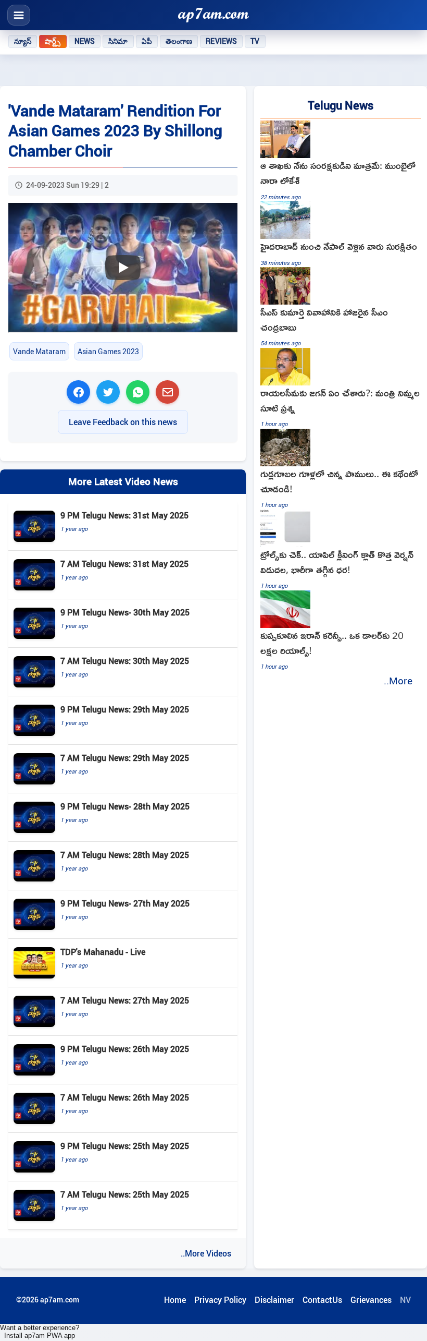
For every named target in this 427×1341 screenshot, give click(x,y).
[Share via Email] (167, 392)
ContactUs (322, 1300)
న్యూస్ (22, 41)
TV (254, 41)
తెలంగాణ (179, 41)
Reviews (221, 41)
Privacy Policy (220, 1300)
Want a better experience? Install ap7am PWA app (39, 1331)
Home (175, 1300)
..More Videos (206, 1253)
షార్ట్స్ (52, 41)
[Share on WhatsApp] (137, 392)
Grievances (371, 1300)
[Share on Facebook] (78, 392)
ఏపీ (147, 41)
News (84, 41)
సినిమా (118, 41)
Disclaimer (274, 1300)
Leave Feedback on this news (123, 422)
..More (398, 680)
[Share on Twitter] (108, 392)
